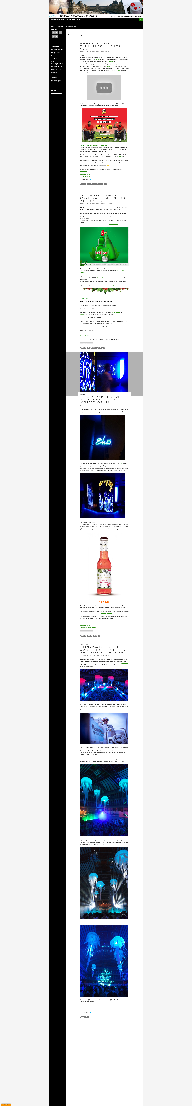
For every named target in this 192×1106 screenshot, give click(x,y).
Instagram (113, 285)
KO (121, 463)
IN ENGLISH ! (53, 26)
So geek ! (127, 23)
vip (105, 184)
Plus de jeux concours (86, 174)
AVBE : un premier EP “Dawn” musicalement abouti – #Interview (57, 52)
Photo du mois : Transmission (57, 49)
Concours (134, 23)
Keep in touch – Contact (71, 26)
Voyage (120, 23)
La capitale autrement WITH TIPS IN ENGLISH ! (65, 19)
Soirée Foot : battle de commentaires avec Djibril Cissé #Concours (101, 46)
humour (94, 184)
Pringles (98, 59)
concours (83, 184)
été (88, 347)
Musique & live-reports (104, 23)
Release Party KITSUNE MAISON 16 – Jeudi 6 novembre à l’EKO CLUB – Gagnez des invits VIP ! (102, 399)
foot (89, 184)
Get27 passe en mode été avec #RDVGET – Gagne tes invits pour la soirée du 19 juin (102, 198)
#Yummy (114, 23)
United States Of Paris (93, 51)
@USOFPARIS (83, 171)
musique (90, 635)
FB (108, 285)
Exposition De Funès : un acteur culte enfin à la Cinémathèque (56, 71)
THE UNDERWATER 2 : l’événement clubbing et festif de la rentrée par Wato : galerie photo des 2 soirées (104, 650)
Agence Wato (124, 663)
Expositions (94, 23)
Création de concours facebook (88, 627)
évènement (93, 347)
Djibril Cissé (111, 61)
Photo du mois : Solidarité (56, 74)
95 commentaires (105, 51)
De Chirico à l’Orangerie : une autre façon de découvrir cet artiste (57, 60)
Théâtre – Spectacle (79, 23)
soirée (99, 347)
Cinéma (88, 23)
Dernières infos (60, 23)
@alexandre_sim (116, 312)
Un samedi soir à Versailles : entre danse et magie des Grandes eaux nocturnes (56, 80)
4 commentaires (105, 405)
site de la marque (113, 224)
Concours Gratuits (85, 176)
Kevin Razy (110, 66)
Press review (61, 26)
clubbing (83, 1017)
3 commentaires (105, 655)
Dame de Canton (101, 277)
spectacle (100, 184)
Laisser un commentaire (106, 203)
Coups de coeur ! (69, 23)
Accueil (53, 23)
